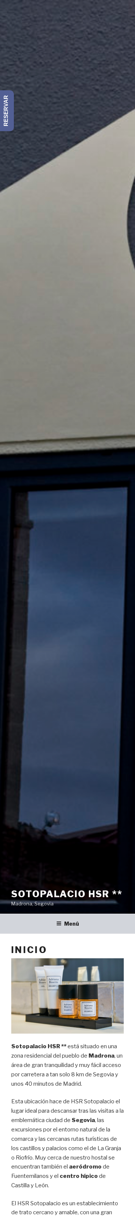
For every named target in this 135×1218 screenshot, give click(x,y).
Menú (71, 923)
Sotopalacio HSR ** (67, 894)
